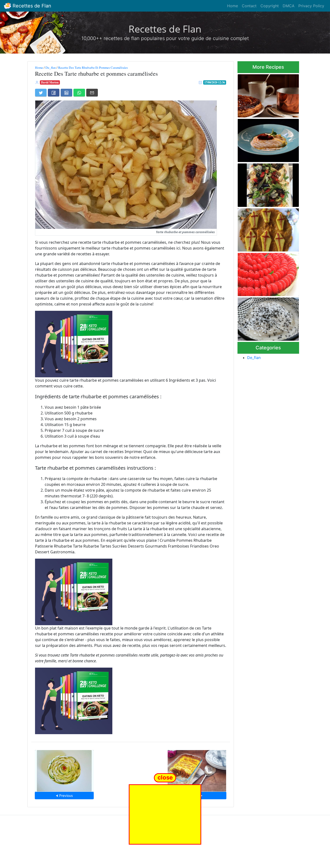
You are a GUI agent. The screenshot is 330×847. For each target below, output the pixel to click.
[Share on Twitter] (41, 92)
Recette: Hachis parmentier (197, 769)
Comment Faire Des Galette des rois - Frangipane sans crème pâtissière (266, 94)
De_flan (50, 67)
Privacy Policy (311, 5)
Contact (249, 5)
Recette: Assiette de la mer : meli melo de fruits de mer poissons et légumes (267, 183)
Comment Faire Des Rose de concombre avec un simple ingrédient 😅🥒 (64, 769)
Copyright (269, 5)
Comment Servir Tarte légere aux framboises (267, 273)
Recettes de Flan (31, 6)
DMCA (288, 5)
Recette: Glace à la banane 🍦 (266, 317)
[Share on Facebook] (53, 92)
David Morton (50, 82)
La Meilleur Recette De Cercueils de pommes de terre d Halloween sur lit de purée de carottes (266, 228)
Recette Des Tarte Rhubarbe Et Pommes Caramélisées (93, 67)
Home (232, 5)
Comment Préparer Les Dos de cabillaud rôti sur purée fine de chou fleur (266, 139)
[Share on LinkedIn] (66, 92)
